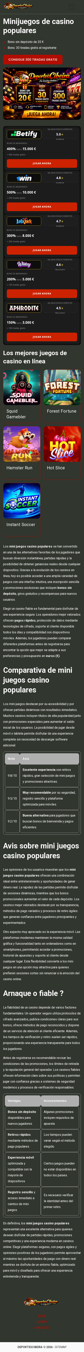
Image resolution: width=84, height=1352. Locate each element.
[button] (71, 7)
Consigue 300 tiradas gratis (32, 59)
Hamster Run (19, 467)
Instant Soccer (20, 524)
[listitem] (42, 149)
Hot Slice (56, 467)
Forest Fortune (61, 411)
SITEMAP (61, 1347)
